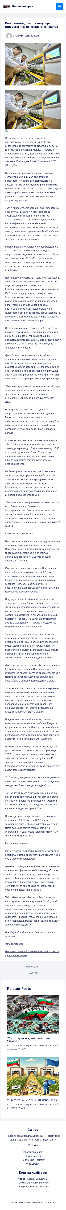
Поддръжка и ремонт (33, 1159)
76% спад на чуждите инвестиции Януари (29, 1039)
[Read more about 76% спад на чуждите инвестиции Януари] (33, 1014)
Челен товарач (22, 6)
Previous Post (33, 967)
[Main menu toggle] (59, 6)
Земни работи (33, 1156)
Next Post (33, 973)
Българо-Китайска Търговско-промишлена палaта (31, 1045)
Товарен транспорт (33, 1152)
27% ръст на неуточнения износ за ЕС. (33, 1100)
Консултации (33, 1163)
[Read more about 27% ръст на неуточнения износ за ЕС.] (33, 1076)
